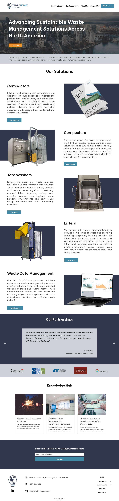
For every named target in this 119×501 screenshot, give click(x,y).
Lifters (70, 223)
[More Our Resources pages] (78, 5)
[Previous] (5, 343)
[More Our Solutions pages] (63, 5)
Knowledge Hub (59, 385)
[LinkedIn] (12, 490)
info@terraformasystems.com (40, 491)
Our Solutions (102, 481)
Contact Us (102, 492)
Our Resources (102, 485)
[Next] (113, 343)
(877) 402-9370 (35, 484)
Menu (102, 477)
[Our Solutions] (110, 481)
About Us (102, 489)
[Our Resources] (110, 485)
